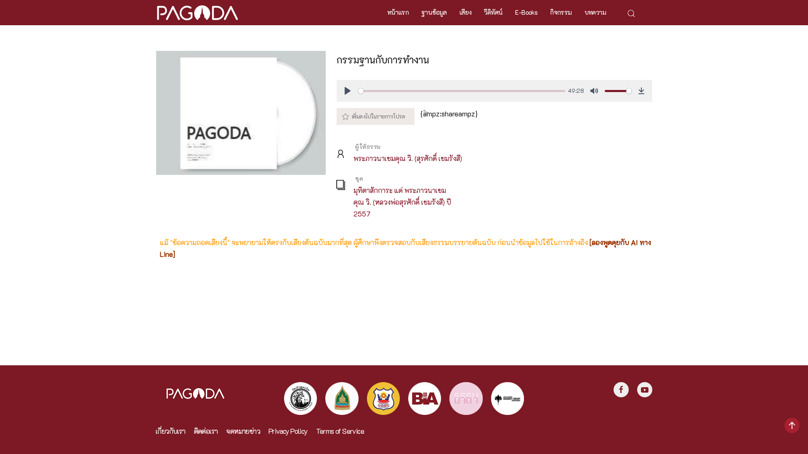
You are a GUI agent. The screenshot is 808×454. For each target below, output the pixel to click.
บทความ (595, 12)
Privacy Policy (288, 431)
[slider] (461, 91)
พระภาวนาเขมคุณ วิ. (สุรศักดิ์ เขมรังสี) (408, 158)
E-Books (526, 12)
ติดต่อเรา (206, 431)
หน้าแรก (398, 12)
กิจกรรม (560, 12)
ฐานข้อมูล (434, 12)
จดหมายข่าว (243, 431)
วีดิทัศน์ (493, 12)
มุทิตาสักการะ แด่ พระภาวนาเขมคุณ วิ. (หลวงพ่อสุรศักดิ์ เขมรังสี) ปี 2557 (402, 202)
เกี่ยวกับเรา (171, 431)
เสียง (466, 12)
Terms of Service (340, 431)
